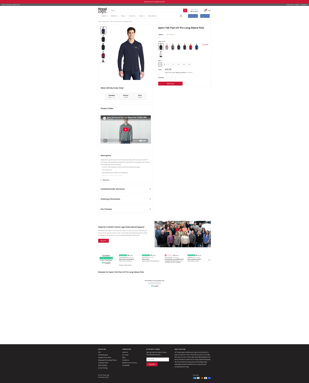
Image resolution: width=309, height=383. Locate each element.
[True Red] (190, 46)
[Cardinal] (166, 46)
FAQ (99, 352)
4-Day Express (152, 16)
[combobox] (146, 10)
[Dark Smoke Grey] (172, 46)
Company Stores (103, 363)
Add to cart (170, 84)
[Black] (160, 46)
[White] (160, 54)
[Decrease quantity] (167, 77)
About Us (297, 4)
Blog (123, 357)
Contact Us (125, 360)
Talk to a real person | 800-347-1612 (10, 4)
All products (106, 21)
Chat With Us (304, 4)
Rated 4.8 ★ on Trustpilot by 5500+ (154, 1)
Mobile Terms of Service (129, 363)
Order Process (290, 4)
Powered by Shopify (103, 377)
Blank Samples (102, 365)
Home (99, 21)
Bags (122, 16)
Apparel (103, 16)
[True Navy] (184, 46)
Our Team (125, 355)
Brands (141, 16)
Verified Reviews (103, 355)
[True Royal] (196, 46)
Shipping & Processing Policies (107, 360)
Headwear (114, 16)
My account (194, 11)
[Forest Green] (178, 46)
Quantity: (161, 78)
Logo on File (205, 16)
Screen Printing (103, 368)
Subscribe (152, 364)
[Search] (185, 10)
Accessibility (125, 365)
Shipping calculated (180, 72)
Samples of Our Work (104, 357)
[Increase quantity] (175, 77)
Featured (131, 16)
